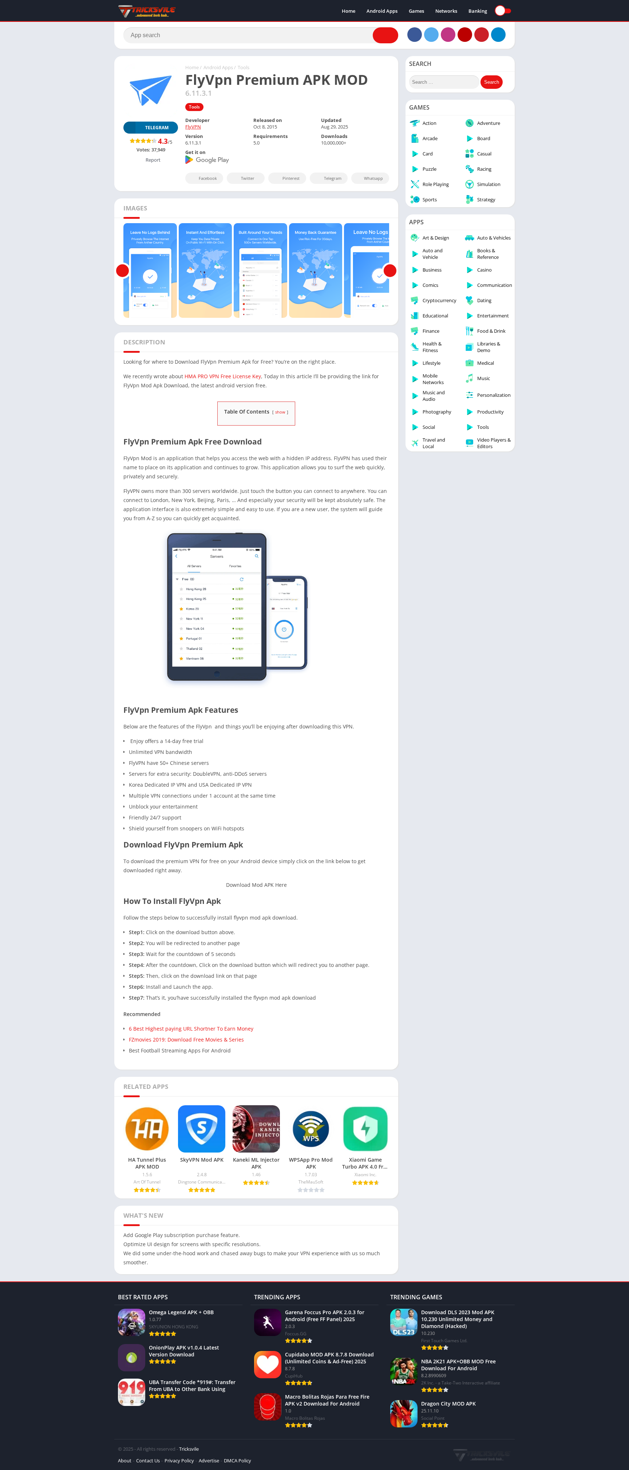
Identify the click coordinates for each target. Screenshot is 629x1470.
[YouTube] (465, 34)
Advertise (209, 1460)
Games (416, 11)
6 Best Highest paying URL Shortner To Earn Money (191, 1028)
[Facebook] (414, 34)
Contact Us (148, 1460)
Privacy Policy (179, 1460)
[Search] (385, 35)
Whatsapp (373, 178)
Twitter (247, 178)
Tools (243, 67)
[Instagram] (448, 34)
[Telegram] (498, 34)
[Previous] (122, 270)
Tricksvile (189, 1449)
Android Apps (382, 11)
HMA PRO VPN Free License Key (222, 376)
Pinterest (291, 178)
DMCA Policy (237, 1460)
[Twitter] (431, 34)
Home (348, 11)
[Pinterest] (481, 34)
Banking (477, 11)
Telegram (332, 178)
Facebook (208, 178)
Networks (446, 11)
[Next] (390, 270)
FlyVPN (193, 126)
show (280, 412)
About (124, 1460)
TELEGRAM (157, 128)
